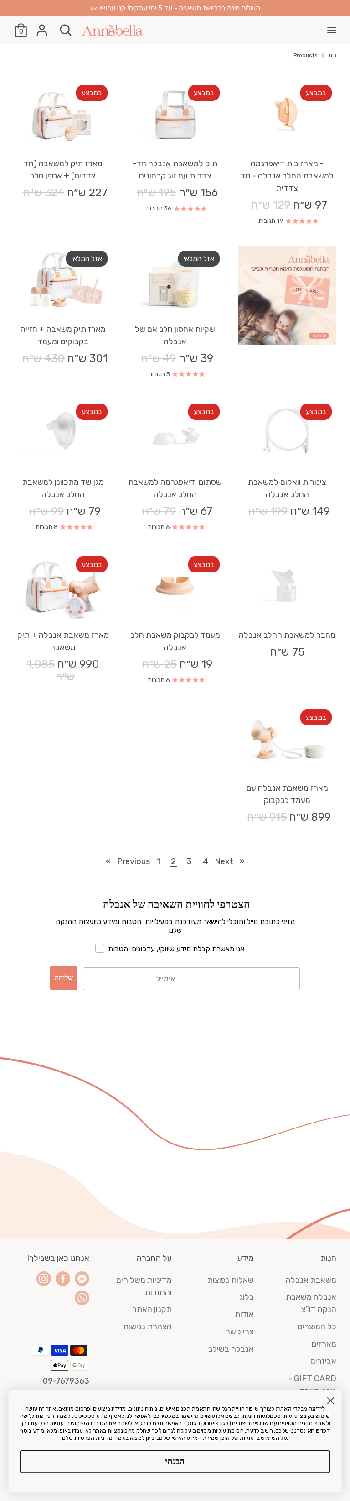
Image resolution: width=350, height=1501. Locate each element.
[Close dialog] (330, 1400)
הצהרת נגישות (147, 1327)
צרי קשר (240, 1332)
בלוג (246, 1297)
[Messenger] (82, 1278)
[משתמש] (42, 27)
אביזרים (323, 1361)
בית (332, 55)
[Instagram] (43, 1278)
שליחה (64, 977)
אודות (244, 1314)
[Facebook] (63, 1278)
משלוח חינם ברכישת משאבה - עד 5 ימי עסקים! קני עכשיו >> (175, 8)
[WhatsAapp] (82, 1298)
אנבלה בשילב (231, 1349)
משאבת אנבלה (311, 1280)
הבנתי (175, 1461)
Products (305, 55)
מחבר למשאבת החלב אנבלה (287, 635)
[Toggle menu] (332, 30)
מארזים (324, 1344)
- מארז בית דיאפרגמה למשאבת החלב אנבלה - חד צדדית (287, 175)
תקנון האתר (152, 1309)
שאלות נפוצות (230, 1280)
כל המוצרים (317, 1327)
